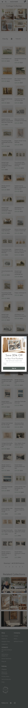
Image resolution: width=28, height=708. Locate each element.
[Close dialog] (25, 338)
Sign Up (14, 368)
